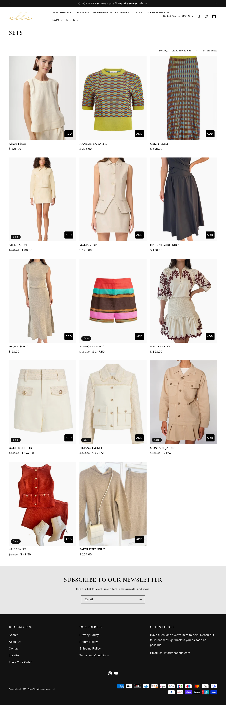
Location (14, 655)
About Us (15, 641)
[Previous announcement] (10, 3)
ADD (69, 133)
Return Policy (88, 641)
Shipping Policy (90, 648)
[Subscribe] (141, 599)
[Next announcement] (216, 3)
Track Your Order (20, 662)
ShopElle (32, 689)
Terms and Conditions (94, 655)
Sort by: (163, 50)
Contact (14, 648)
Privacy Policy (89, 634)
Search (14, 634)
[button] (102, 12)
